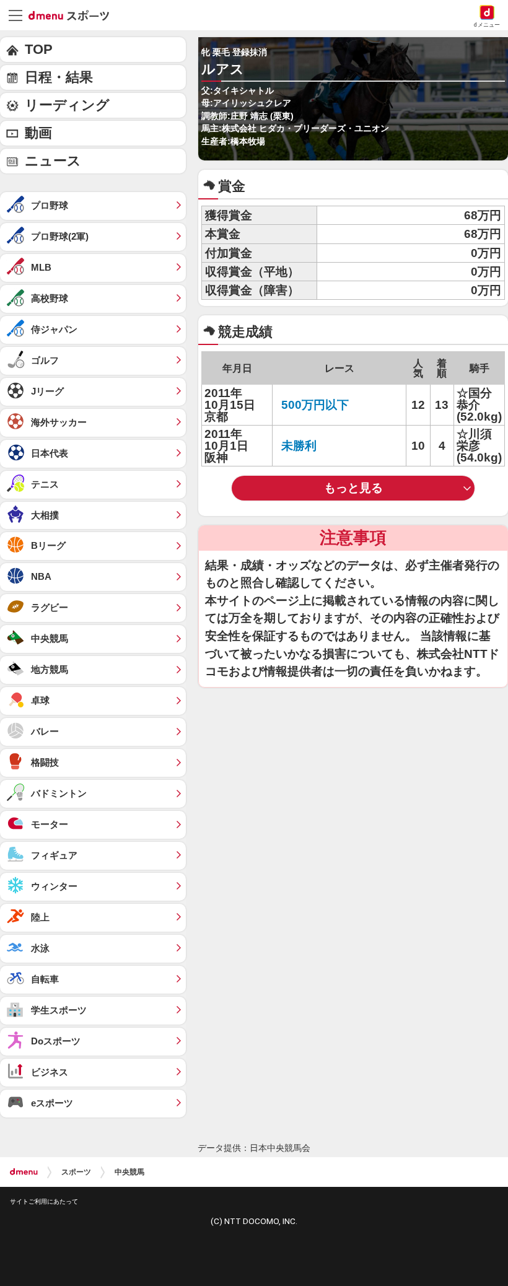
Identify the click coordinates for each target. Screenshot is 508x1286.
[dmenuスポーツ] (73, 15)
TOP (39, 49)
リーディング (67, 105)
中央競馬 (129, 1172)
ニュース (53, 160)
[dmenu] (24, 1172)
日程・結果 (59, 77)
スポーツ (76, 1172)
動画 (38, 133)
